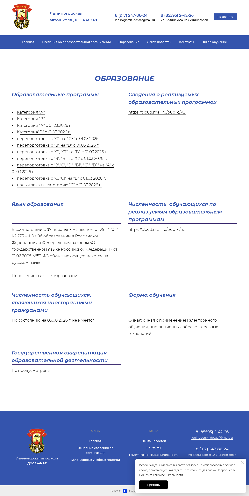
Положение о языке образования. (46, 275)
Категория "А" (31, 112)
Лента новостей (159, 42)
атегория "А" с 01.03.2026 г (45, 125)
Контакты (186, 42)
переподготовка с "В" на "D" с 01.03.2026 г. (58, 145)
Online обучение (214, 42)
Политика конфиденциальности (154, 455)
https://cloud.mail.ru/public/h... (156, 229)
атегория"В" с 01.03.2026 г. (45, 132)
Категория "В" (31, 118)
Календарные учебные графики (95, 460)
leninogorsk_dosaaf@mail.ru (212, 437)
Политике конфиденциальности (161, 475)
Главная (28, 42)
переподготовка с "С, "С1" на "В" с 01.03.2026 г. (61, 178)
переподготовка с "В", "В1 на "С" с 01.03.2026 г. (62, 158)
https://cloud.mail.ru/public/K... (157, 112)
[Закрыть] (242, 462)
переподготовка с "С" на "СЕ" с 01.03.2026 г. (60, 138)
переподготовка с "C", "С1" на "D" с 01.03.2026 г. (62, 152)
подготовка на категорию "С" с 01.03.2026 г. (59, 185)
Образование (128, 42)
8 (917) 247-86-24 (131, 15)
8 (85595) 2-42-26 (177, 15)
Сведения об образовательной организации (76, 42)
